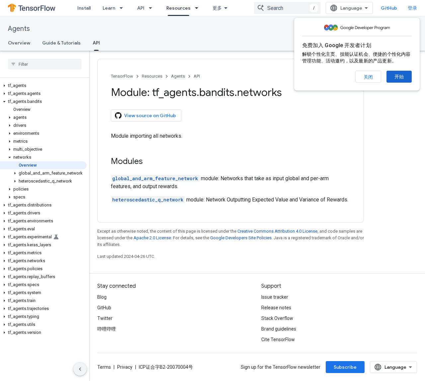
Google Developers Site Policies (241, 237)
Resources (178, 8)
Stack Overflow (277, 318)
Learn (109, 8)
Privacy (124, 367)
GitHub (389, 8)
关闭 (368, 77)
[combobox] (287, 8)
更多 (217, 8)
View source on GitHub (150, 115)
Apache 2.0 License (152, 237)
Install (84, 8)
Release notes (276, 307)
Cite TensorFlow (278, 339)
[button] (43, 86)
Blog (102, 297)
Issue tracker (274, 297)
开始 (399, 77)
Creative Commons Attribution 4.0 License (277, 231)
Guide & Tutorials (61, 43)
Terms (104, 367)
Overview (19, 43)
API (140, 8)
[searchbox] (44, 64)
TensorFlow (122, 76)
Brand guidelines (278, 329)
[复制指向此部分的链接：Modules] (149, 162)
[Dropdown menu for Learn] (123, 8)
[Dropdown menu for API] (152, 8)
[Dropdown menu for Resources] (199, 8)
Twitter (105, 318)
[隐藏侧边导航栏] (80, 369)
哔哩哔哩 (106, 329)
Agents (19, 29)
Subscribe (345, 367)
